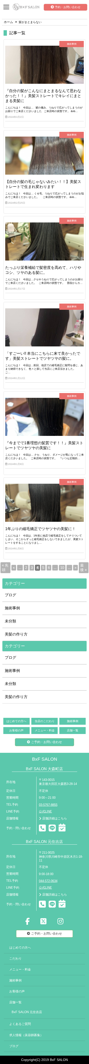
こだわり (15, 958)
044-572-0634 (48, 881)
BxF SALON (44, 759)
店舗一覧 (72, 730)
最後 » (83, 567)
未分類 (10, 621)
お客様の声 (16, 730)
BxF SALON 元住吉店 (27, 1012)
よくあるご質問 (20, 1024)
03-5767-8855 (48, 805)
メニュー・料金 (45, 730)
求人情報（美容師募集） (26, 1035)
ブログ (10, 595)
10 (62, 568)
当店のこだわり (45, 721)
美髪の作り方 (16, 634)
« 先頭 (5, 567)
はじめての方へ (16, 721)
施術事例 (12, 608)
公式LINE (45, 811)
